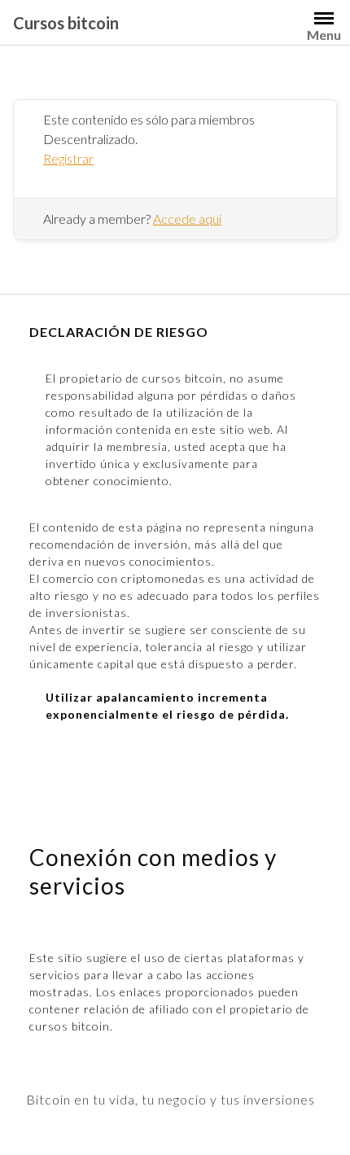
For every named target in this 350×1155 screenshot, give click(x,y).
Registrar (68, 158)
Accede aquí (187, 218)
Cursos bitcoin (66, 23)
